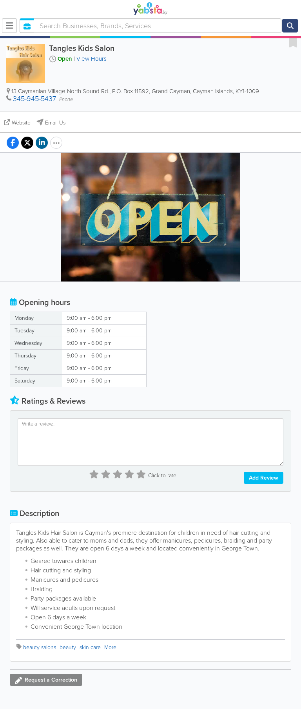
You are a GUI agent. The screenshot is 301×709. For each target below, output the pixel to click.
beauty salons (39, 647)
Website (21, 123)
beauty (68, 647)
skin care (90, 647)
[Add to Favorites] (293, 42)
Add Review (263, 478)
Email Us (55, 123)
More (110, 647)
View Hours (91, 58)
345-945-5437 (34, 99)
